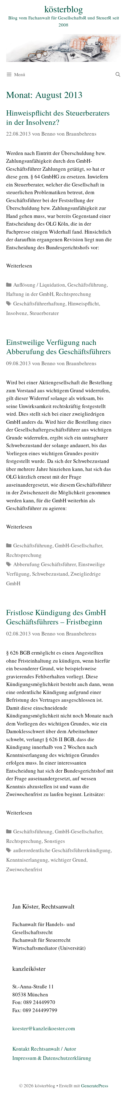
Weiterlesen (19, 265)
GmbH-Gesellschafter (78, 545)
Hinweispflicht (83, 303)
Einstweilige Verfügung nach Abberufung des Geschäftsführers (58, 346)
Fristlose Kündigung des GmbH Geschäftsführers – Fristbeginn (56, 617)
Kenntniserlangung (27, 859)
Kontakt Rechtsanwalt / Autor (44, 1048)
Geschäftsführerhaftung (39, 303)
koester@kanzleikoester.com (43, 1028)
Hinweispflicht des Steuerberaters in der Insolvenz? (58, 117)
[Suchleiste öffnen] (118, 74)
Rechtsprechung (73, 293)
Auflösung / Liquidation (39, 284)
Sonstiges (54, 840)
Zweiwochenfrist (24, 869)
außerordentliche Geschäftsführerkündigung (62, 850)
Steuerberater (44, 313)
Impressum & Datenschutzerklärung (51, 1057)
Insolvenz (16, 313)
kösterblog (63, 8)
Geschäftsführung (87, 284)
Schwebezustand (50, 573)
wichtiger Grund (68, 859)
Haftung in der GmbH (29, 293)
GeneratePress (94, 1085)
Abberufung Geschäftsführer (44, 564)
